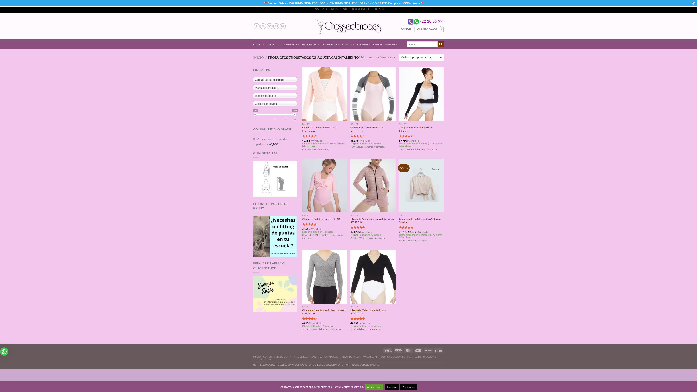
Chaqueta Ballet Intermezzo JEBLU (321, 219)
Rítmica (347, 44)
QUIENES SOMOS (262, 364)
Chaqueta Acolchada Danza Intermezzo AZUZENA (372, 220)
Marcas (390, 44)
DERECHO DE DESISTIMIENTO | (329, 364)
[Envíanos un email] (276, 26)
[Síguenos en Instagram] (263, 26)
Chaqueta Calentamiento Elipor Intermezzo (368, 312)
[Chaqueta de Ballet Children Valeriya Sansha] (421, 185)
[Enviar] (441, 44)
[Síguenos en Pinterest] (283, 26)
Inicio (258, 58)
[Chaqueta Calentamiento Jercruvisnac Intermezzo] (324, 277)
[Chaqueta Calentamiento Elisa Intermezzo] (324, 94)
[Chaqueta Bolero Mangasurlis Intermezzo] (421, 94)
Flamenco (290, 44)
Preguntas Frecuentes (308, 356)
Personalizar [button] (408, 386)
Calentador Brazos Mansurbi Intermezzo (366, 129)
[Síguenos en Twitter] (270, 26)
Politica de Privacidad (421, 356)
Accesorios (329, 44)
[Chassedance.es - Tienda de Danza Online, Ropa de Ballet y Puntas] (349, 26)
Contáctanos (262, 359)
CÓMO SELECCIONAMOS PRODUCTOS (291, 364)
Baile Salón (309, 44)
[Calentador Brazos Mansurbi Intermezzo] (372, 94)
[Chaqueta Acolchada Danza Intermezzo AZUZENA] (372, 185)
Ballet (257, 44)
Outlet (377, 44)
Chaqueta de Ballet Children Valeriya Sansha (420, 220)
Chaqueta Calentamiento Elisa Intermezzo (319, 129)
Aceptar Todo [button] (374, 386)
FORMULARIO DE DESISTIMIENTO (362, 364)
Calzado (272, 44)
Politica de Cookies (392, 356)
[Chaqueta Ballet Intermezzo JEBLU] (324, 185)
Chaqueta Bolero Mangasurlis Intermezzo (415, 129)
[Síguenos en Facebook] (257, 26)
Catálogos (331, 356)
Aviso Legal (370, 356)
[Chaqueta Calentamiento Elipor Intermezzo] (372, 277)
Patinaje (362, 44)
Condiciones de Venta (277, 356)
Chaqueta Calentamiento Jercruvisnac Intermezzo (323, 312)
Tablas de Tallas (350, 356)
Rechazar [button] (392, 386)
